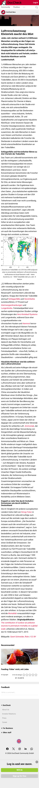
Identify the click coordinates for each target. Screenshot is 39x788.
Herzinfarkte (29, 299)
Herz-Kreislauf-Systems (27, 314)
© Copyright (4, 674)
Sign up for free (19, 776)
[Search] (36, 7)
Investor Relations (9, 714)
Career (4, 722)
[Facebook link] (7, 749)
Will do (20, 770)
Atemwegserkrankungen (11, 305)
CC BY (33, 636)
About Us (5, 710)
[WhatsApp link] (31, 749)
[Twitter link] (13, 749)
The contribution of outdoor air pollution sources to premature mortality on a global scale (19, 626)
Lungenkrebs (6, 308)
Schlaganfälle (14, 299)
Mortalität (12, 613)
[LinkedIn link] (25, 749)
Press (4, 718)
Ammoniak (29, 426)
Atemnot (26, 323)
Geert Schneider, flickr (19, 636)
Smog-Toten (26, 512)
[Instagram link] (19, 749)
